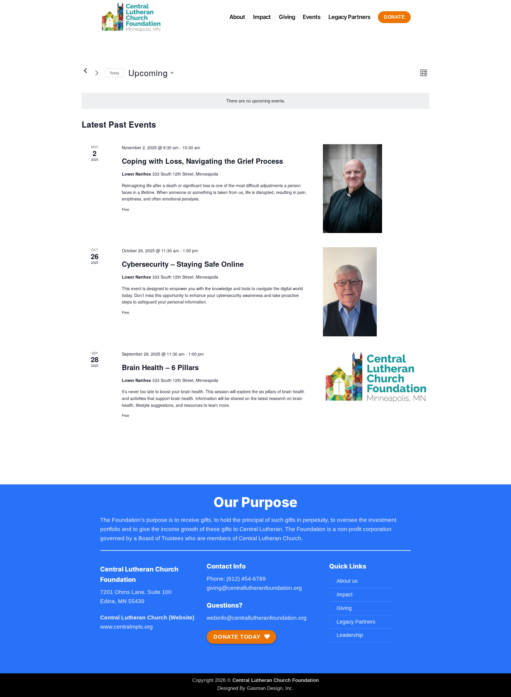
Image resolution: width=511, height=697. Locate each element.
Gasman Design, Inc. (270, 688)
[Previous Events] (85, 70)
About (237, 16)
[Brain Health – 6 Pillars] (376, 377)
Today (114, 72)
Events (312, 16)
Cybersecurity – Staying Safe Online (183, 264)
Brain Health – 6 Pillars (160, 367)
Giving (287, 16)
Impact (262, 16)
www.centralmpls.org (126, 627)
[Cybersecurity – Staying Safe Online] (376, 291)
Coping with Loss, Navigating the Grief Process (202, 161)
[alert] (255, 101)
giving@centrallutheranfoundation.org (254, 588)
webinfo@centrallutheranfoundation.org (257, 618)
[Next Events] (96, 73)
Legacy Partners (350, 16)
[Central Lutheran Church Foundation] (141, 17)
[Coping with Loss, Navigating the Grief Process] (376, 188)
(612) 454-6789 (246, 579)
